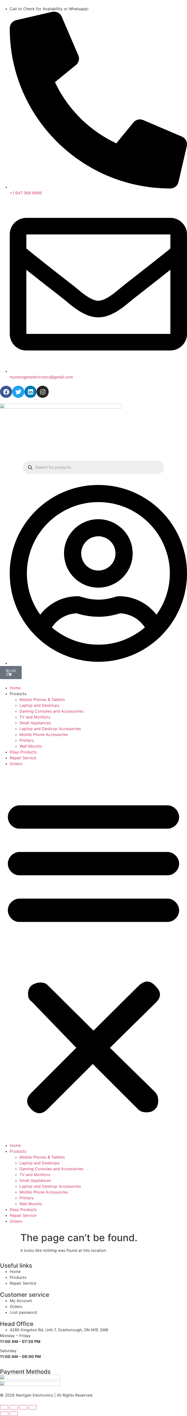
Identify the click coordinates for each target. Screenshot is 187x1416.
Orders (16, 763)
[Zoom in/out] (4, 1407)
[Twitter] (18, 392)
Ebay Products (23, 752)
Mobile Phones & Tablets (42, 699)
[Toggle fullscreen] (13, 1407)
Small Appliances (35, 722)
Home (15, 687)
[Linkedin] (30, 392)
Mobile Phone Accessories (43, 734)
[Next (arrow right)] (13, 1414)
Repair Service (23, 757)
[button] (93, 955)
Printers (26, 740)
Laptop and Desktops (39, 705)
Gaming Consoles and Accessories (51, 711)
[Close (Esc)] (32, 1407)
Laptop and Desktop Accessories (50, 728)
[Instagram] (43, 392)
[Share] (23, 1407)
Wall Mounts (30, 746)
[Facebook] (6, 392)
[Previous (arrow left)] (4, 1414)
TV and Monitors (34, 717)
